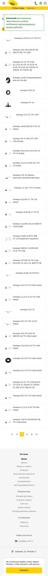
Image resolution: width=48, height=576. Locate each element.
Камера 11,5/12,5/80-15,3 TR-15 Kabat (26, 164)
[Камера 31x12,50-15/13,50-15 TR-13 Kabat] (8, 153)
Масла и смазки (24, 466)
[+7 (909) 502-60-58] (36, 3)
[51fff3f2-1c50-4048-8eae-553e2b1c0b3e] (8, 92)
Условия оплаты (24, 500)
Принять (24, 570)
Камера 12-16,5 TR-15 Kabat (27, 188)
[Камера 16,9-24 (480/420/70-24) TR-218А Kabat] (8, 287)
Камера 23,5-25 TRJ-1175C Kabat (25, 322)
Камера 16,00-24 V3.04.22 (27, 273)
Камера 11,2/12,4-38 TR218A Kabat (26, 408)
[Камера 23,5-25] (8, 311)
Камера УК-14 (27, 102)
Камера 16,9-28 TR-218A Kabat (27, 370)
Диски (24, 462)
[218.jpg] (8, 64)
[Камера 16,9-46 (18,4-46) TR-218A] (8, 52)
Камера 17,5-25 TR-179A (27, 114)
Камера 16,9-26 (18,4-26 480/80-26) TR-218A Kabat (25, 334)
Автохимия (24, 477)
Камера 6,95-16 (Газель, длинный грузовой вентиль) (26, 176)
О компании (24, 517)
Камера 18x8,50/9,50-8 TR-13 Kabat (26, 127)
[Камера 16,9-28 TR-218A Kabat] (8, 372)
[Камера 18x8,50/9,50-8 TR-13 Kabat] (8, 129)
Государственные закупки (24, 511)
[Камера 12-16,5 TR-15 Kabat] (8, 190)
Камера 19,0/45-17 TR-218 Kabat (25, 200)
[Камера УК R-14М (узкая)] (8, 141)
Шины (24, 459)
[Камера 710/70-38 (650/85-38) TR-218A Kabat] (8, 422)
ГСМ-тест (24, 504)
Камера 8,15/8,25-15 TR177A (27, 38)
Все (36, 434)
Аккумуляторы (24, 481)
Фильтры (24, 470)
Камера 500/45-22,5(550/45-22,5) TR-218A (26, 249)
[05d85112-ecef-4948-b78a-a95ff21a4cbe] (8, 80)
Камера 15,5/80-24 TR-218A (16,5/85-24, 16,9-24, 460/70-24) (27, 261)
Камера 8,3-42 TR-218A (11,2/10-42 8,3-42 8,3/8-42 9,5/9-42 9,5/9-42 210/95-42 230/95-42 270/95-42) (25, 66)
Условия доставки (24, 496)
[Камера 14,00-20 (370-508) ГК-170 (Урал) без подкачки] (8, 238)
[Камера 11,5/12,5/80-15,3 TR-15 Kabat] (8, 165)
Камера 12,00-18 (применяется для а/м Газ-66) (27, 79)
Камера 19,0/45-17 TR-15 (27, 212)
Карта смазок (24, 507)
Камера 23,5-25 (27, 309)
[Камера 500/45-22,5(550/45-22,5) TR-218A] (8, 250)
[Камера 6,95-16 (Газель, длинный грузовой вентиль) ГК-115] (8, 177)
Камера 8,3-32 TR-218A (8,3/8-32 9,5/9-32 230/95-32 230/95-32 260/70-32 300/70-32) (27, 385)
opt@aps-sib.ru (25, 541)
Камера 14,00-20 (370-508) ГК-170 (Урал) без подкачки (25, 237)
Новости (24, 522)
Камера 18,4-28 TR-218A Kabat (27, 358)
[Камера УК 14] (8, 104)
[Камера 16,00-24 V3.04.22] (8, 275)
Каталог (24, 454)
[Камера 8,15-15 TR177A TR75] (8, 40)
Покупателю (24, 491)
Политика (24, 526)
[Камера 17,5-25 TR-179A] (8, 116)
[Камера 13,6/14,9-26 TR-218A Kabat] (8, 348)
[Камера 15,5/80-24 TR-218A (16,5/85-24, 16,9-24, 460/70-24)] (8, 263)
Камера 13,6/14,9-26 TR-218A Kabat (26, 346)
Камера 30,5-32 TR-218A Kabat (27, 395)
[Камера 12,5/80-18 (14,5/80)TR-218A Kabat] (8, 226)
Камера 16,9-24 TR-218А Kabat (27, 285)
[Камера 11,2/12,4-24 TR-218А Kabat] (8, 299)
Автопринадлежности (24, 485)
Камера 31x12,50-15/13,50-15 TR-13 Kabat (26, 152)
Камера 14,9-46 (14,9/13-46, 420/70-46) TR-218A (25, 51)
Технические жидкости (24, 474)
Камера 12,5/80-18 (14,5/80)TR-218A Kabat (27, 225)
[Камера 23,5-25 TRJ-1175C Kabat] (8, 324)
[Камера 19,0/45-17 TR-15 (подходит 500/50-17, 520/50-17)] (8, 214)
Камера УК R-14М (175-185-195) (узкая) (25, 139)
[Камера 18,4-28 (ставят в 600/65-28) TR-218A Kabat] (8, 360)
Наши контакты (24, 535)
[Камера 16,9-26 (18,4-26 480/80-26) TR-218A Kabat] (8, 336)
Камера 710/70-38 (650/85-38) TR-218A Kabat (26, 420)
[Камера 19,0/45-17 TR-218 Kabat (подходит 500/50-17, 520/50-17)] (8, 202)
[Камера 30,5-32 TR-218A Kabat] (8, 397)
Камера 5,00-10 (27, 90)
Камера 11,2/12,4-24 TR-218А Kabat (26, 298)
